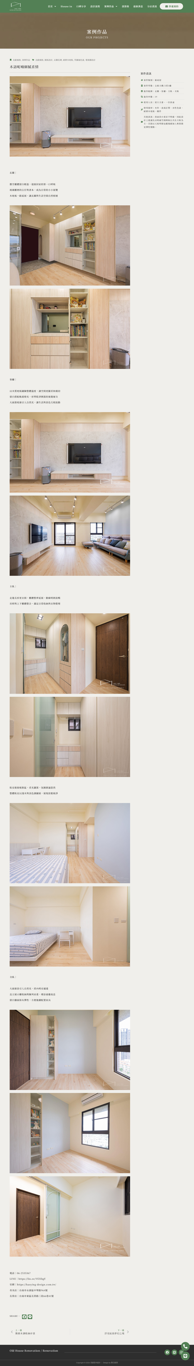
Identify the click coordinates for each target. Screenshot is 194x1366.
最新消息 (138, 6)
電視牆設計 (90, 59)
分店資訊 (152, 6)
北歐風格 (17, 59)
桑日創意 (114, 1363)
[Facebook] (167, 1352)
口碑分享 (81, 6)
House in (66, 6)
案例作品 (109, 6)
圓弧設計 (49, 59)
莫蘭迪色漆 (79, 59)
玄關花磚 (58, 59)
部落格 (125, 6)
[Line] (174, 1352)
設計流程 (95, 6)
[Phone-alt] (185, 1346)
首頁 (50, 6)
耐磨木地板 (68, 59)
